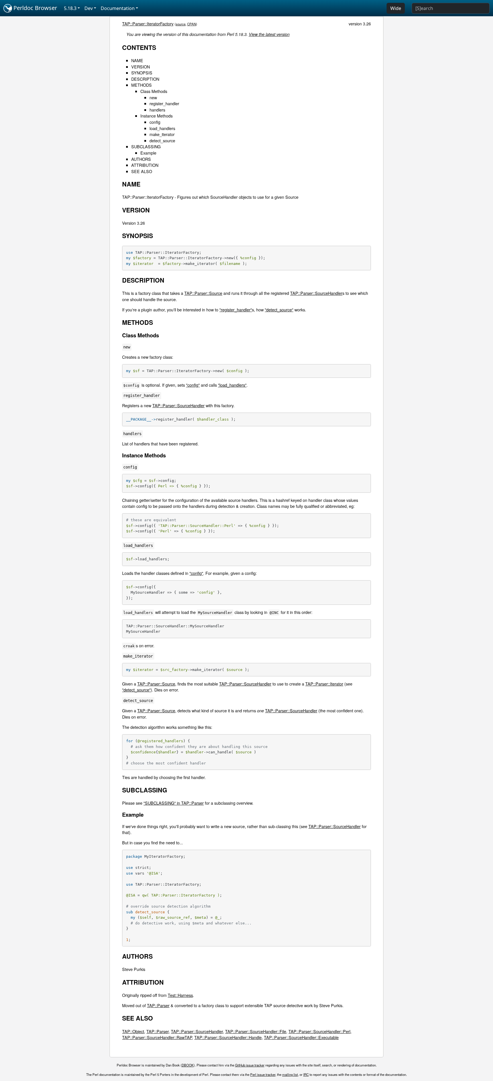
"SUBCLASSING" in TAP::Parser (174, 803)
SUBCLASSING (146, 146)
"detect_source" (279, 310)
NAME (137, 60)
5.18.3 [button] (70, 8)
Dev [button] (88, 8)
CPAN (191, 24)
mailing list (290, 1074)
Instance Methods (156, 116)
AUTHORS (141, 159)
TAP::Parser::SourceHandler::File (255, 1031)
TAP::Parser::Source (203, 293)
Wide (395, 8)
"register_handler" (235, 310)
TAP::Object (133, 1031)
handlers (157, 110)
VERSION (140, 67)
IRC (306, 1074)
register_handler (164, 103)
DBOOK (188, 1065)
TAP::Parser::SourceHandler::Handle (228, 1037)
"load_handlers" (232, 385)
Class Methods (153, 91)
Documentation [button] (118, 8)
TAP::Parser (158, 1005)
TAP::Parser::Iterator (324, 684)
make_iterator (162, 134)
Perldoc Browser (34, 8)
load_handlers (162, 128)
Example (148, 153)
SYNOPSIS (141, 73)
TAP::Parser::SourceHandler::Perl (319, 1031)
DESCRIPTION (145, 79)
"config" (193, 385)
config (154, 122)
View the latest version (269, 34)
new (153, 97)
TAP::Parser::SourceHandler (316, 293)
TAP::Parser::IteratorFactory (147, 24)
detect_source (162, 140)
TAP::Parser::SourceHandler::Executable (301, 1037)
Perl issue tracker (262, 1074)
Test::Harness (180, 995)
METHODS (141, 85)
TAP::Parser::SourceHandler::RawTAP (157, 1037)
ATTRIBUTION (144, 165)
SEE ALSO (141, 171)
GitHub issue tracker (249, 1065)
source (180, 24)
